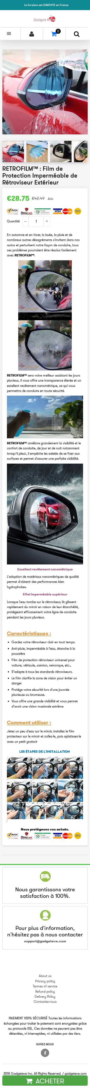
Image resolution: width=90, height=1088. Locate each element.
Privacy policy (45, 981)
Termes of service (45, 986)
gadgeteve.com (76, 1073)
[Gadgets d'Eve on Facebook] (45, 1053)
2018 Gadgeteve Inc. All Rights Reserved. (32, 1073)
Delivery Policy (45, 996)
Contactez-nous (45, 1002)
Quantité (13, 221)
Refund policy (45, 991)
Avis (50, 199)
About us (45, 976)
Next (84, 151)
